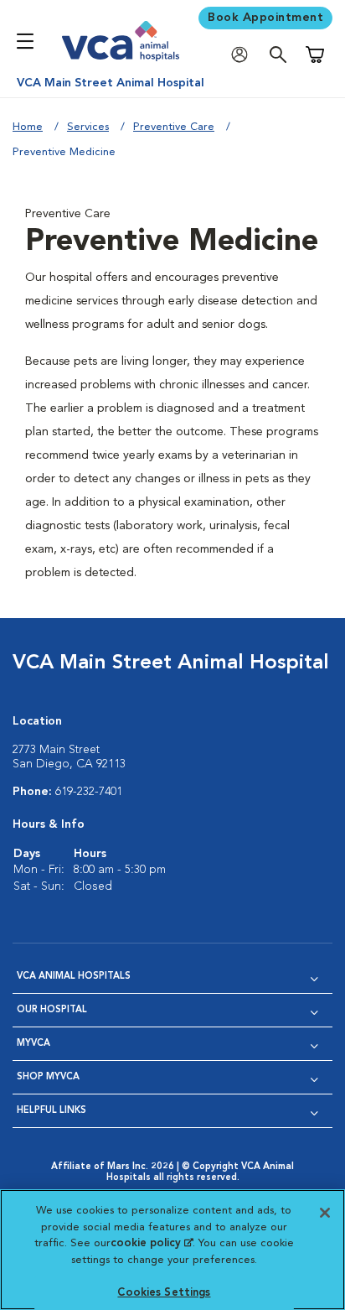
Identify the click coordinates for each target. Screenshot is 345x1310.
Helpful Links (51, 1110)
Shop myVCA (48, 1077)
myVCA (33, 1043)
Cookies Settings (163, 1292)
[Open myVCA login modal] (243, 55)
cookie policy (152, 1243)
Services (88, 127)
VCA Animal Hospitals (74, 976)
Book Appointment (265, 17)
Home (28, 127)
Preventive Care (173, 127)
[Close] (324, 1212)
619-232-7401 (88, 792)
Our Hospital (52, 1010)
